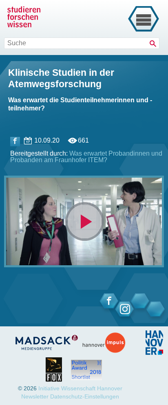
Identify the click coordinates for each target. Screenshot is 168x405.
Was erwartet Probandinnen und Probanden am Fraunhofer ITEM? (86, 156)
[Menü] (143, 19)
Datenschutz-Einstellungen (84, 396)
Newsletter (35, 396)
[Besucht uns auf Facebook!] (15, 141)
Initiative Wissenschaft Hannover (80, 388)
